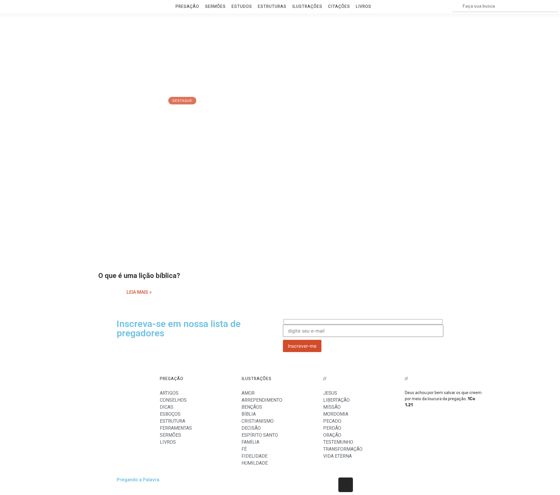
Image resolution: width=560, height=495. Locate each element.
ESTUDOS (242, 7)
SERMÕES (215, 7)
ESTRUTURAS (272, 7)
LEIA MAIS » (139, 292)
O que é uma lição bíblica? (139, 276)
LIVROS (363, 7)
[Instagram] (345, 484)
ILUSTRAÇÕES (307, 7)
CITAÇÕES (339, 7)
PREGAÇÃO (187, 7)
